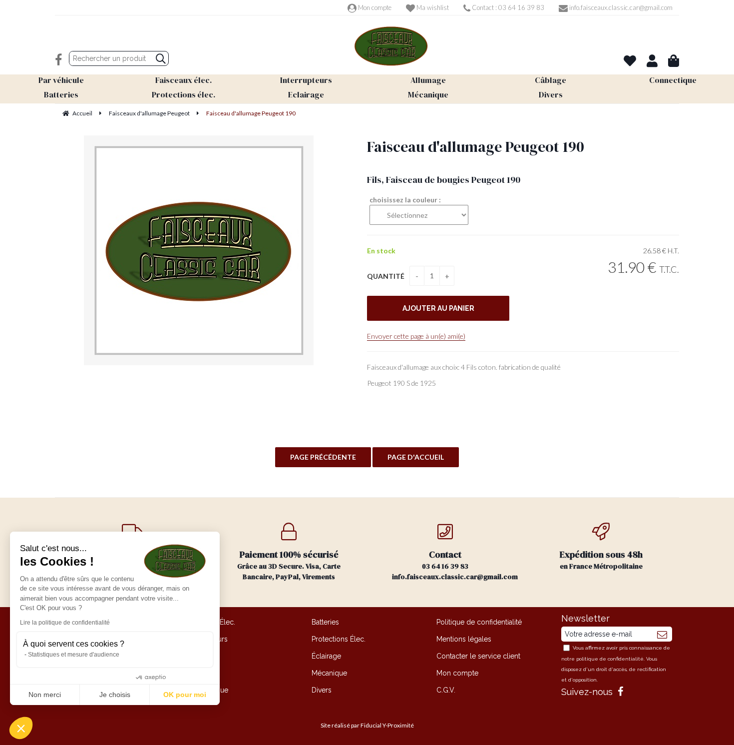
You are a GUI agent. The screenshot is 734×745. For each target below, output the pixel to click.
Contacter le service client (478, 656)
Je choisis (114, 695)
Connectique (207, 690)
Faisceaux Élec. (211, 622)
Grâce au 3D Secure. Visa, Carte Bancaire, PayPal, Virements (289, 565)
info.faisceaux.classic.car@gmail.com (620, 7)
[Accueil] (391, 46)
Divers (322, 690)
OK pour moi (184, 695)
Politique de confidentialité (479, 622)
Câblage (200, 673)
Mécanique (329, 673)
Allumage (202, 656)
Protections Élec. (339, 639)
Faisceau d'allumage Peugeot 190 (475, 146)
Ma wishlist (432, 7)
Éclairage (326, 656)
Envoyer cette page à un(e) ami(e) (416, 336)
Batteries (325, 622)
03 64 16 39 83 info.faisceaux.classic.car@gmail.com (455, 565)
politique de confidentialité (610, 659)
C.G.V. (445, 690)
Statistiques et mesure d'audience (73, 654)
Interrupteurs (207, 639)
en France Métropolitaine (601, 559)
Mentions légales (463, 639)
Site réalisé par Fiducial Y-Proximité (367, 725)
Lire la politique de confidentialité (65, 622)
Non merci (44, 695)
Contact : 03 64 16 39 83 (507, 7)
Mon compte (374, 7)
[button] (21, 728)
